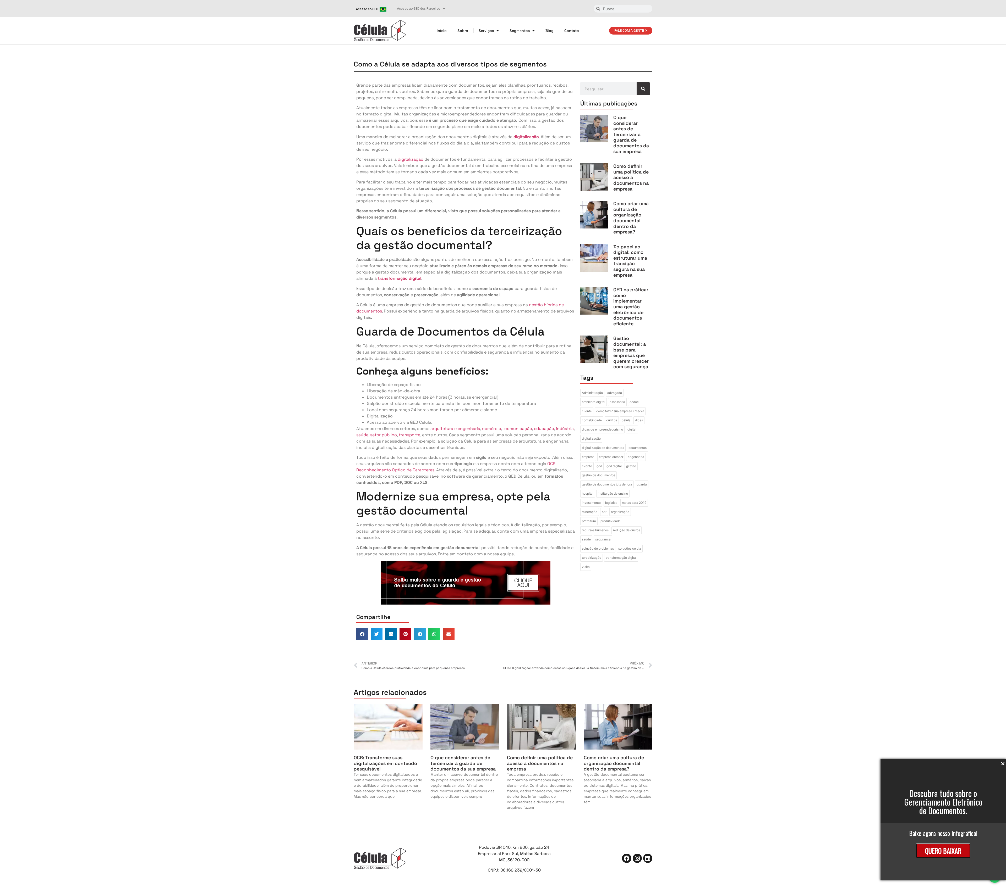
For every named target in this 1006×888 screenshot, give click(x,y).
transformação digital (621, 558)
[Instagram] (637, 858)
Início (442, 30)
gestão (631, 466)
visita (586, 567)
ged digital (614, 466)
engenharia (636, 457)
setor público (383, 435)
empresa (588, 457)
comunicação (518, 428)
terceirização (591, 558)
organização (620, 512)
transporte (409, 435)
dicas (639, 420)
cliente (587, 411)
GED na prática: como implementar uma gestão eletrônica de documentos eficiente (630, 307)
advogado (614, 393)
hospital (587, 493)
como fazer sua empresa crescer (620, 411)
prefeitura (589, 521)
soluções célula (629, 548)
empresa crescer (611, 457)
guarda (642, 484)
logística (611, 503)
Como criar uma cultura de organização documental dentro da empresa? (631, 217)
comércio (491, 428)
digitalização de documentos (603, 448)
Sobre (462, 30)
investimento (591, 503)
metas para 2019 (634, 503)
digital (631, 429)
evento (587, 466)
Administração (592, 393)
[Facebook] (626, 858)
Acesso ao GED (367, 9)
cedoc (634, 402)
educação (544, 428)
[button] (362, 634)
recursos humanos (595, 530)
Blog (549, 30)
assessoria (617, 402)
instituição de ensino (613, 493)
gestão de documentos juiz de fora (607, 484)
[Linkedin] (647, 858)
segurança (603, 539)
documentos (637, 448)
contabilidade (592, 420)
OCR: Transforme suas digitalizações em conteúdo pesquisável (385, 763)
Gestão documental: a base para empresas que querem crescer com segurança (631, 352)
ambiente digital (593, 402)
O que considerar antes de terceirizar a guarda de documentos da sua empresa (631, 134)
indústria (565, 428)
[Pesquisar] (643, 88)
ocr (604, 512)
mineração (589, 512)
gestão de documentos (598, 475)
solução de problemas (598, 548)
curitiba (611, 420)
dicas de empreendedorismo (602, 429)
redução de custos (626, 530)
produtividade (610, 521)
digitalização (411, 159)
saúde (362, 435)
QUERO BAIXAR (943, 851)
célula (626, 420)
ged (599, 466)
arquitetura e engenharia (455, 428)
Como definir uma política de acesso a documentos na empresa (631, 177)
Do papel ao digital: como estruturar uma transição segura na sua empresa (630, 261)
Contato (571, 30)
